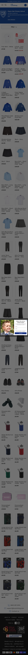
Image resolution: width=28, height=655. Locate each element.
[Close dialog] (26, 320)
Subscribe (20, 333)
